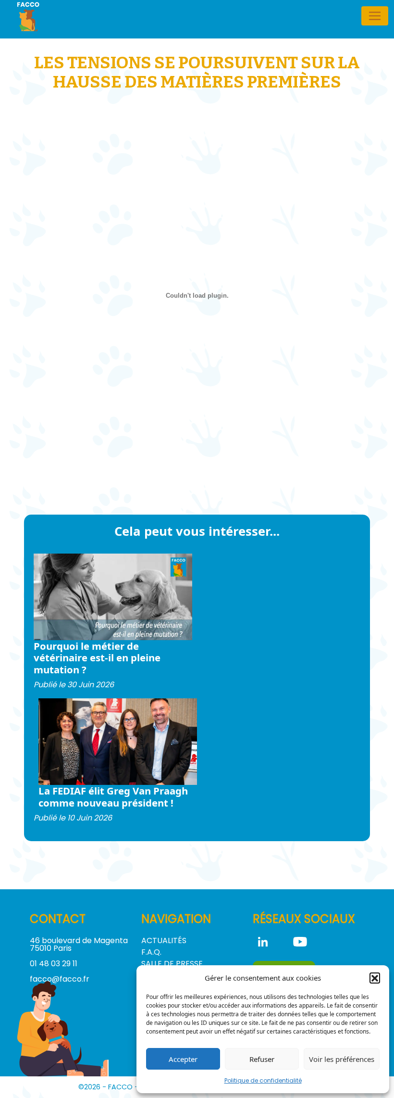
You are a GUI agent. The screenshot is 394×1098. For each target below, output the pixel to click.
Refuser (261, 1059)
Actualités (163, 940)
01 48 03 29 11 (53, 963)
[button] (375, 978)
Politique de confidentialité (263, 1080)
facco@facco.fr (59, 978)
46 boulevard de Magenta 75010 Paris (79, 944)
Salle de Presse (172, 963)
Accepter (183, 1059)
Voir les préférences (341, 1059)
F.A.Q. (151, 952)
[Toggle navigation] (374, 15)
